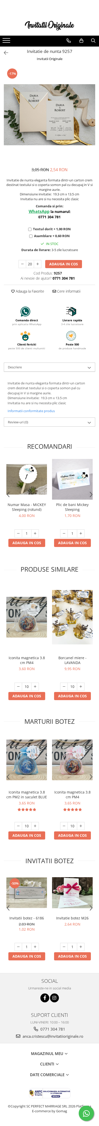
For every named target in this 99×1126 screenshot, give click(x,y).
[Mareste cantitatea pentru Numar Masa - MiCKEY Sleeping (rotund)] (35, 533)
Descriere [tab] (15, 367)
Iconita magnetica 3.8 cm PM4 (27, 660)
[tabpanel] (49, 114)
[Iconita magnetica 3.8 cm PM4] (26, 617)
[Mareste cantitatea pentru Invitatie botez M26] (81, 947)
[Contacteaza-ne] (68, 41)
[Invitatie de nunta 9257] (49, 114)
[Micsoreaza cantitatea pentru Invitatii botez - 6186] (18, 947)
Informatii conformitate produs (31, 411)
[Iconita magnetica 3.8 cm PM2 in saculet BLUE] (26, 760)
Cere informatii (68, 291)
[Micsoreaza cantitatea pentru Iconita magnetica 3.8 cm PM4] (18, 687)
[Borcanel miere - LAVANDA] (72, 617)
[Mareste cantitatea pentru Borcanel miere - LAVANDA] (81, 687)
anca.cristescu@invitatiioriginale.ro (52, 1036)
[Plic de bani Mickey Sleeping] (72, 479)
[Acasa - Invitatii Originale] (49, 25)
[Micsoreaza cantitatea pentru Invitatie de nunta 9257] (22, 264)
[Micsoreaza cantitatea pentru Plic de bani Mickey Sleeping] (64, 533)
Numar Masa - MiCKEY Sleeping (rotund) (27, 507)
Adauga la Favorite (29, 291)
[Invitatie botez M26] (72, 892)
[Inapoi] (4, 52)
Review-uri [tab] (18, 422)
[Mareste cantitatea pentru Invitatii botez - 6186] (35, 947)
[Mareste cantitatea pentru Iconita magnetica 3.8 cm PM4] (35, 687)
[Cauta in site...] (93, 41)
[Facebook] (44, 997)
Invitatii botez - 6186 (26, 918)
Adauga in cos (63, 264)
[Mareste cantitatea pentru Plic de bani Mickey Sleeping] (81, 533)
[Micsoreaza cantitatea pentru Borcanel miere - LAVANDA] (64, 687)
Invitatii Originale (49, 58)
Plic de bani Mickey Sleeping (72, 507)
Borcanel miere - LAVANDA (72, 660)
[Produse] (7, 42)
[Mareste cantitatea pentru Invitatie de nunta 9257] (37, 264)
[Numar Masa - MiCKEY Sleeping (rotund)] (26, 479)
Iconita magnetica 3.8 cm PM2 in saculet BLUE (26, 794)
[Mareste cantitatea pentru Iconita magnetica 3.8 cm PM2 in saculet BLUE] (35, 826)
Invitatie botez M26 (72, 918)
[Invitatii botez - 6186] (26, 892)
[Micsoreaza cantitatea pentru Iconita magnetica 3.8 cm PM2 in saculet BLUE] (18, 826)
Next (91, 120)
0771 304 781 (52, 1029)
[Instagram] (54, 997)
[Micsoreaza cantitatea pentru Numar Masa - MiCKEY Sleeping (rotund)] (18, 533)
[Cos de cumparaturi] (81, 41)
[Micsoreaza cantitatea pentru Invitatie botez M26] (64, 947)
